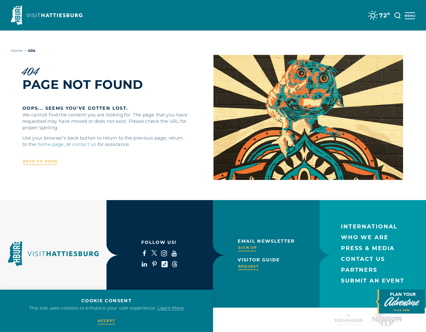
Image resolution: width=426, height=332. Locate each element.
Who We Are (365, 237)
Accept (106, 320)
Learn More (171, 308)
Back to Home (40, 161)
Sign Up (247, 247)
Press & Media (368, 248)
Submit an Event (373, 280)
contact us (84, 145)
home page (50, 145)
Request (248, 266)
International (369, 226)
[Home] (46, 15)
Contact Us (363, 259)
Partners (359, 270)
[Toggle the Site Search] (397, 15)
